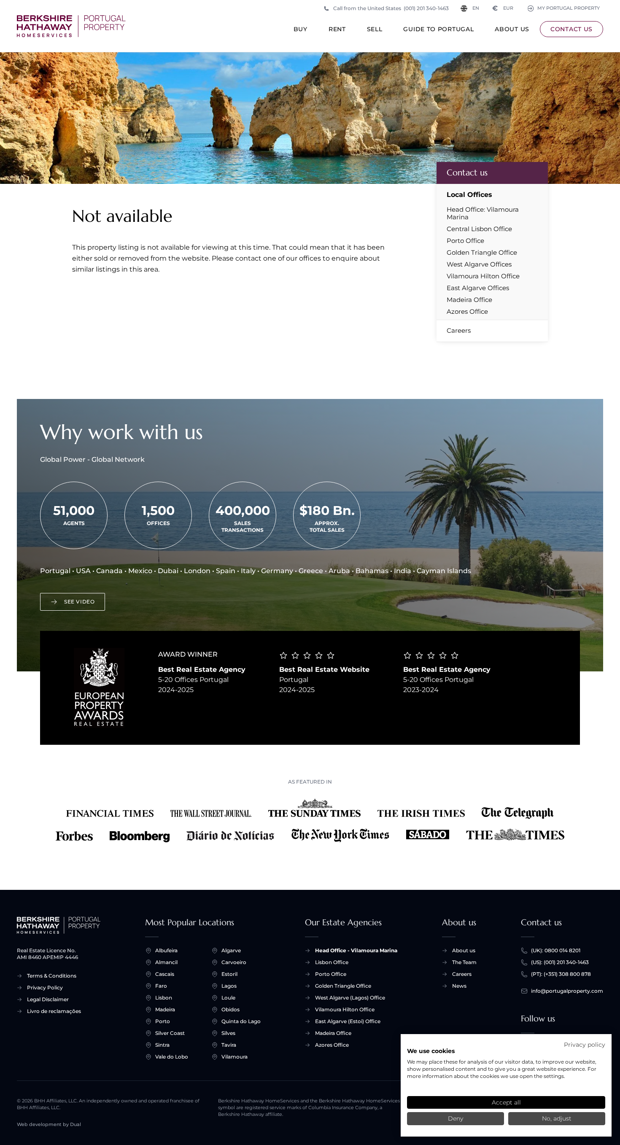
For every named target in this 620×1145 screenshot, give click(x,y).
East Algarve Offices (478, 288)
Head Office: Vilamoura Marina (483, 213)
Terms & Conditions (51, 976)
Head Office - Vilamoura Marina (356, 950)
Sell (375, 29)
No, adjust (556, 1118)
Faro (161, 986)
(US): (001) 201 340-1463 (560, 962)
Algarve (231, 950)
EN (475, 8)
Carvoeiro (233, 962)
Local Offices (469, 195)
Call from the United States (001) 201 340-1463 (391, 8)
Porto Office (465, 241)
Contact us (571, 29)
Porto (162, 1021)
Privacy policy (584, 1044)
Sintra (162, 1045)
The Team (464, 962)
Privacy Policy (45, 987)
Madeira (165, 1009)
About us (512, 29)
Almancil (166, 962)
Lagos (229, 986)
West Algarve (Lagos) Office (350, 997)
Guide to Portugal (438, 29)
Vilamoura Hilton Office (483, 276)
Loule (228, 997)
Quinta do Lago (241, 1021)
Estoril (229, 974)
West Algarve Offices (479, 264)
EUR (503, 8)
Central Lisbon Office (479, 229)
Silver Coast (170, 1033)
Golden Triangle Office (482, 252)
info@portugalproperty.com (567, 991)
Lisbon (163, 997)
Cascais (164, 974)
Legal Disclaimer (48, 999)
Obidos (230, 1009)
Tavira (228, 1045)
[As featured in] (310, 821)
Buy (300, 29)
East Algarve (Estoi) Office (347, 1021)
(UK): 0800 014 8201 (555, 950)
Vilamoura (234, 1056)
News (459, 986)
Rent (337, 29)
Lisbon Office (331, 962)
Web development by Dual (49, 1124)
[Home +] (71, 26)
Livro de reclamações (54, 1011)
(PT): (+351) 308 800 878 (561, 974)
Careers (459, 330)
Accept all (506, 1102)
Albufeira (166, 950)
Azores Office (467, 311)
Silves (228, 1033)
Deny (455, 1118)
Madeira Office (469, 300)
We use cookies (431, 1051)
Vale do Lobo (171, 1056)
